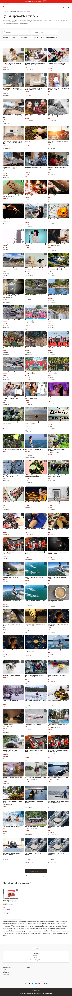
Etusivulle (5, 11)
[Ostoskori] (62, 7)
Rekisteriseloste (7, 966)
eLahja (4, 969)
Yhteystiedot (6, 972)
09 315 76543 (36, 953)
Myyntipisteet (6, 974)
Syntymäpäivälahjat (12, 11)
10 (43, 875)
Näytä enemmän (23, 23)
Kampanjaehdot (7, 967)
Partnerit (27, 967)
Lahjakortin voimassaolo (9, 971)
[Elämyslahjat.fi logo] (7, 7)
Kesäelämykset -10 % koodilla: (33, 1)
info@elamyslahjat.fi (37, 960)
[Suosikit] (58, 7)
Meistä (27, 966)
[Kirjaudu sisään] (54, 7)
